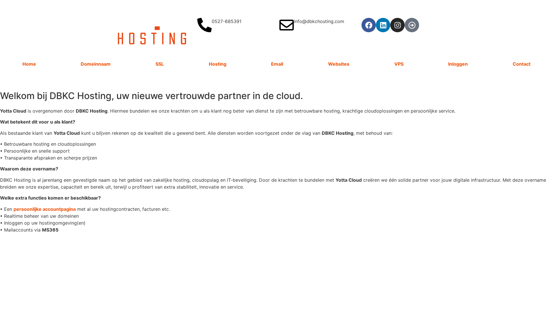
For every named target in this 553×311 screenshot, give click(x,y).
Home (29, 64)
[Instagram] (397, 25)
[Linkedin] (383, 25)
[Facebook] (368, 25)
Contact (522, 64)
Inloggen (458, 64)
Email (277, 64)
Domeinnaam (96, 64)
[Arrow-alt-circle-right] (412, 25)
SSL (160, 64)
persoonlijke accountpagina (45, 209)
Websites (338, 64)
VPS (399, 64)
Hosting (217, 64)
